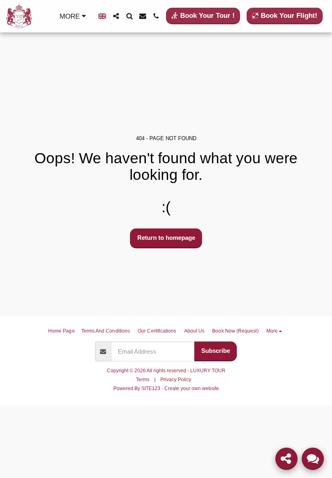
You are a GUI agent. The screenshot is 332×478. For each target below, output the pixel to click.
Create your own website (191, 388)
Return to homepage (166, 237)
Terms (142, 379)
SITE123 (150, 388)
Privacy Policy (175, 379)
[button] (116, 16)
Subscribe (215, 350)
